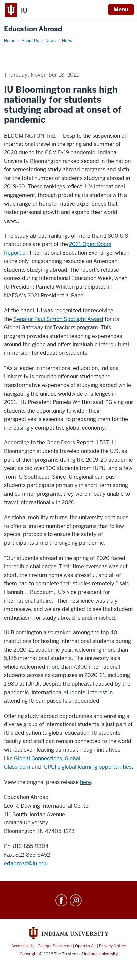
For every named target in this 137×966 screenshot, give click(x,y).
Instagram (76, 900)
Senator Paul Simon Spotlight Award (58, 319)
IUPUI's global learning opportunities (87, 766)
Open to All (85, 946)
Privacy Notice (112, 946)
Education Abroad (33, 29)
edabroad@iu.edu (26, 863)
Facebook (61, 900)
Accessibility (22, 946)
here (85, 782)
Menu (121, 9)
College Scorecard (55, 946)
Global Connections (38, 758)
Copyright (29, 954)
